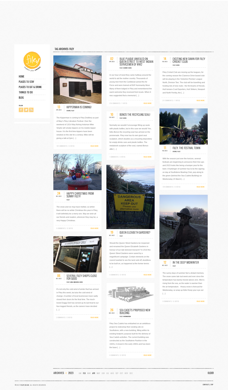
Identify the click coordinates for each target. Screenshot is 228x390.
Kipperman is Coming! (79, 107)
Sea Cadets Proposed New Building (135, 311)
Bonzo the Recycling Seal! (135, 114)
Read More (94, 146)
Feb (84, 373)
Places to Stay (26, 82)
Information (127, 316)
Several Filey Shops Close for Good (82, 277)
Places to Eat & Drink (30, 87)
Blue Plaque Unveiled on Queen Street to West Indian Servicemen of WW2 (136, 61)
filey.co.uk (24, 385)
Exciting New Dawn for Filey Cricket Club (189, 60)
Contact (206, 384)
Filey (72, 110)
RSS (31, 110)
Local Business (74, 282)
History (125, 68)
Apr (93, 373)
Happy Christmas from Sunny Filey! (80, 194)
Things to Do (26, 92)
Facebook (21, 110)
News (130, 68)
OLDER (211, 373)
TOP (212, 384)
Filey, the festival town (186, 148)
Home (21, 76)
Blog (21, 97)
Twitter (26, 110)
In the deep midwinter (186, 262)
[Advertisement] (93, 22)
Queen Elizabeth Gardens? (135, 232)
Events (69, 110)
